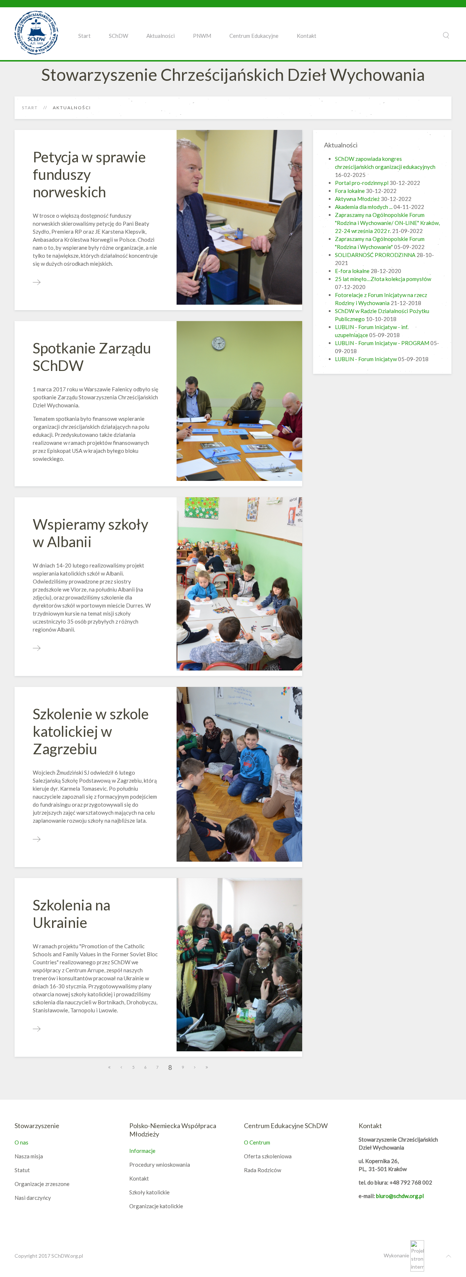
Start (84, 35)
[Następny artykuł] (195, 1067)
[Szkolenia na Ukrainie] (36, 1029)
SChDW (118, 35)
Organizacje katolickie (156, 1206)
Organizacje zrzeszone (42, 1184)
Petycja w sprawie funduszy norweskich (89, 174)
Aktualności (160, 35)
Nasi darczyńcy (33, 1197)
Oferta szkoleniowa (268, 1156)
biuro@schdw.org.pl (400, 1196)
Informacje (142, 1150)
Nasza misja (29, 1156)
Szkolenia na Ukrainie (71, 913)
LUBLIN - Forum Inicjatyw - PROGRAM (382, 343)
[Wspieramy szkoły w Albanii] (36, 648)
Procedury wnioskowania (159, 1164)
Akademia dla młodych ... (363, 206)
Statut (22, 1170)
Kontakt (306, 35)
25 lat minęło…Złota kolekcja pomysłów (383, 279)
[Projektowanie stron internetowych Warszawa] (417, 1255)
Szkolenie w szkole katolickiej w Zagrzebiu (91, 731)
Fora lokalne (350, 190)
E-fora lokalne (353, 271)
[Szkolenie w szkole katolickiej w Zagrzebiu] (36, 839)
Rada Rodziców (262, 1170)
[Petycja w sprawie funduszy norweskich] (36, 282)
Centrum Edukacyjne (254, 35)
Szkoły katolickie (149, 1192)
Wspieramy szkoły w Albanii (90, 532)
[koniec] (207, 1067)
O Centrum (257, 1142)
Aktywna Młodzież (357, 198)
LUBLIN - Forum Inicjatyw (366, 359)
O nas (21, 1142)
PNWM (202, 35)
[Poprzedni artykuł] (121, 1067)
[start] (109, 1067)
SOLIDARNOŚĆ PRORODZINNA (375, 255)
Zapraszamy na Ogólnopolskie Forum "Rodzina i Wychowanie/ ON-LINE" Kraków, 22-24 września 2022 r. (387, 222)
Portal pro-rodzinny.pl (361, 182)
